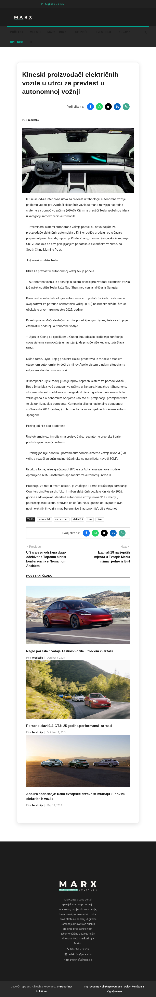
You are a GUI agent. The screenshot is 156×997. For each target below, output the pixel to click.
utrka (100, 519)
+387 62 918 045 (79, 948)
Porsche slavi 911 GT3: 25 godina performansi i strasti (69, 726)
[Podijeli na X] (108, 106)
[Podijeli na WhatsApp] (99, 106)
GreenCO (16, 42)
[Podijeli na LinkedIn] (117, 106)
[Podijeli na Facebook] (90, 106)
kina (90, 519)
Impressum (91, 986)
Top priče (80, 32)
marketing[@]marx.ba (79, 959)
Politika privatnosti (111, 986)
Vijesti (35, 32)
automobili (44, 519)
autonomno (61, 519)
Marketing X (56, 32)
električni (78, 519)
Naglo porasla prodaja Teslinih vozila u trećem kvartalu (69, 651)
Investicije (103, 32)
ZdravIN (124, 32)
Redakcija (33, 120)
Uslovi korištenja (134, 986)
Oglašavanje (114, 991)
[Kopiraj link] (126, 106)
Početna (16, 32)
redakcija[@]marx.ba (79, 954)
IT (31, 42)
